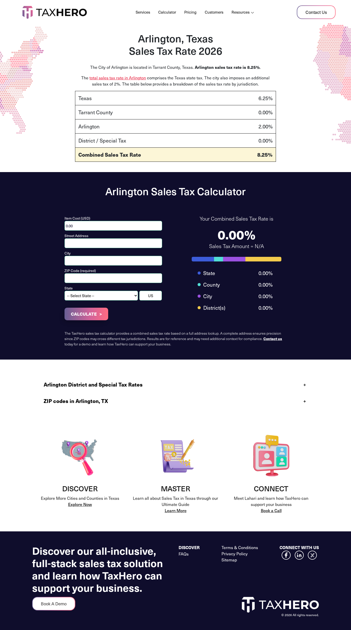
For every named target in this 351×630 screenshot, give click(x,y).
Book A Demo (54, 603)
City (67, 253)
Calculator (167, 12)
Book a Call (271, 510)
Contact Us (316, 12)
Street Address (76, 235)
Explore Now (80, 504)
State (68, 288)
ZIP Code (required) (80, 270)
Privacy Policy (234, 553)
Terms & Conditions (239, 547)
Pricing (190, 12)
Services (143, 12)
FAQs (184, 554)
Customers (214, 12)
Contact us (272, 338)
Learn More (176, 510)
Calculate (84, 314)
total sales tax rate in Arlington (117, 77)
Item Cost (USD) (77, 218)
